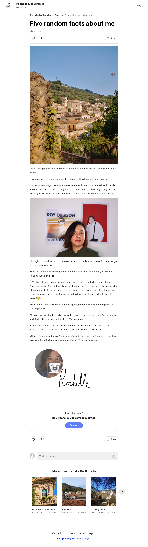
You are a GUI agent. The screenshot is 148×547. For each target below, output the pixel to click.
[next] (122, 492)
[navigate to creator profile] (8, 5)
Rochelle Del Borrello (30, 3)
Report (92, 533)
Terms (81, 533)
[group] (44, 496)
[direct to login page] (77, 456)
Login (140, 5)
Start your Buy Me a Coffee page (73, 538)
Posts (57, 15)
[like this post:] (33, 38)
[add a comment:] (42, 38)
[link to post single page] (44, 496)
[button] (57, 533)
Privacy (71, 533)
